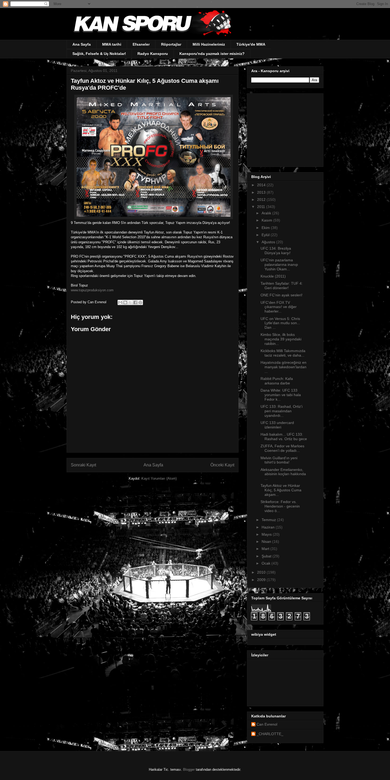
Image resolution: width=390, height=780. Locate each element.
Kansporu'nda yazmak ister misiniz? (212, 53)
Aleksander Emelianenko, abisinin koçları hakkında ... (283, 474)
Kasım (267, 220)
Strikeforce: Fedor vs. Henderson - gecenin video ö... (280, 506)
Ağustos (269, 242)
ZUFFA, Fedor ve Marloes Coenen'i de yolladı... (282, 448)
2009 (262, 580)
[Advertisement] (284, 129)
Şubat (267, 556)
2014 (262, 185)
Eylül (266, 235)
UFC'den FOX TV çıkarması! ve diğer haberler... (279, 307)
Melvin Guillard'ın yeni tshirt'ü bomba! (279, 460)
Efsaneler (141, 44)
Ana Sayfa (81, 44)
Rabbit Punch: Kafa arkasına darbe (277, 380)
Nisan (267, 541)
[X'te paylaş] (130, 302)
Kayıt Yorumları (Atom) (159, 478)
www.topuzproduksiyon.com (92, 290)
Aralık (267, 213)
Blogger (189, 770)
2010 (262, 572)
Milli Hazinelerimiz (209, 44)
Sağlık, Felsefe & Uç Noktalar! (99, 53)
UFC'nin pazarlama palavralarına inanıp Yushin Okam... (279, 264)
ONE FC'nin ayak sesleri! (281, 295)
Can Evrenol (267, 724)
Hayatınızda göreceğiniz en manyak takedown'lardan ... (283, 367)
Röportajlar (171, 44)
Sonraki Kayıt (83, 465)
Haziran (269, 527)
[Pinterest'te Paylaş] (140, 302)
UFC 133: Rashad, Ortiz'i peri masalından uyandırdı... (281, 411)
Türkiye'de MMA (250, 44)
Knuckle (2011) (273, 276)
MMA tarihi (111, 44)
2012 (262, 199)
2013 (262, 192)
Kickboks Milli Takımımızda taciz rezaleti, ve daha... (283, 353)
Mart (266, 549)
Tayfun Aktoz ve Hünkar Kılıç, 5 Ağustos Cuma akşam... (281, 490)
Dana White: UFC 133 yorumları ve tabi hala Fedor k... (281, 394)
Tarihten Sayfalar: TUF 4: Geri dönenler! (282, 285)
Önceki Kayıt (222, 465)
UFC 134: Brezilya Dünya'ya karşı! (276, 250)
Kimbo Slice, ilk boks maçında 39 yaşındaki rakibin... (281, 339)
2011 (261, 207)
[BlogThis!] (125, 302)
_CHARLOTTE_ (270, 734)
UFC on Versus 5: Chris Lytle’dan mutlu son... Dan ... (280, 323)
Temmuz (269, 520)
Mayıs (267, 534)
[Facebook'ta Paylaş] (135, 302)
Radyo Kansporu (152, 53)
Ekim (266, 228)
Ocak (266, 563)
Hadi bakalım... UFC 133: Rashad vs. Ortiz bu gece (284, 436)
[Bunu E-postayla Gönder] (120, 302)
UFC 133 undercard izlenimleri (277, 425)
